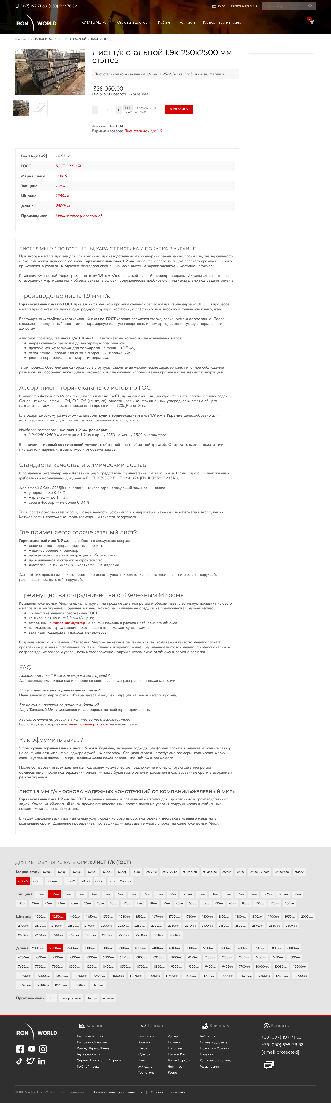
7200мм (226, 957)
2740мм (74, 935)
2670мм (40, 935)
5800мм (276, 948)
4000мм (140, 948)
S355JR (122, 871)
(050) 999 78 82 (63, 6)
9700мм (244, 966)
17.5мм (283, 894)
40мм (166, 903)
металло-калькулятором (89, 724)
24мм (61, 903)
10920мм (99, 975)
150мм (289, 903)
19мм (21, 903)
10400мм (43, 975)
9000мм (176, 966)
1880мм (240, 916)
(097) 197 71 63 (33, 6)
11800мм (190, 975)
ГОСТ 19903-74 (68, 166)
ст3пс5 (61, 176)
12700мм (300, 975)
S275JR (92, 871)
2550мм (274, 925)
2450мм (224, 925)
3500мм (106, 948)
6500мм (74, 957)
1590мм (141, 916)
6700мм (108, 957)
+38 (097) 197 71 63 (281, 1037)
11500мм (172, 975)
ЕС (52, 998)
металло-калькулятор (67, 622)
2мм (68, 894)
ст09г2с (151, 871)
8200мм (91, 966)
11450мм (154, 975)
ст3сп (37, 881)
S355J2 (107, 871)
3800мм (123, 948)
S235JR (62, 871)
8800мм (159, 966)
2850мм (107, 935)
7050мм (193, 957)
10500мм (61, 975)
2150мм (56, 925)
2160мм (73, 925)
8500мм (125, 966)
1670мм (157, 916)
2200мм (106, 925)
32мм (127, 903)
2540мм (257, 925)
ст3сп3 (85, 881)
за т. (128, 107)
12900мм (61, 985)
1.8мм (40, 894)
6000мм (293, 948)
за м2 (128, 112)
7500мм (294, 957)
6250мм (23, 957)
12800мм (42, 985)
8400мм (108, 966)
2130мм (40, 925)
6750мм (125, 957)
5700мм (259, 948)
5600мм (242, 948)
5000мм (191, 948)
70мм (232, 903)
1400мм (74, 916)
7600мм (23, 966)
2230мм (123, 925)
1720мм (190, 916)
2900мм (124, 935)
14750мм (98, 985)
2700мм (57, 935)
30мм (114, 903)
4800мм (174, 948)
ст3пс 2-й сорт (259, 871)
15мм (227, 894)
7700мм (40, 966)
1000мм (40, 916)
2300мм (156, 925)
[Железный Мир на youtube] (32, 1052)
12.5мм (187, 894)
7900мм (57, 966)
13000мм (79, 985)
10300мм (24, 975)
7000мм (176, 957)
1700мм (174, 916)
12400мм (282, 975)
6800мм (142, 957)
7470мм (277, 957)
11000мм (117, 975)
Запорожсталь (71, 998)
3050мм (175, 935)
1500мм (107, 916)
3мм (81, 894)
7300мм (243, 957)
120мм (274, 903)
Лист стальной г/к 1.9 (143, 131)
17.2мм (268, 894)
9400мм (210, 966)
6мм (120, 894)
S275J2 (77, 871)
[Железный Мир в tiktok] (19, 1064)
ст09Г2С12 (169, 871)
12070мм (245, 975)
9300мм (193, 966)
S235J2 (47, 871)
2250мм (139, 925)
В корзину (179, 109)
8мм (133, 894)
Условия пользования (168, 1092)
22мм (48, 903)
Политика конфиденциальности (117, 1092)
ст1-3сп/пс (210, 871)
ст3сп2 (70, 881)
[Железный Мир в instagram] (43, 1052)
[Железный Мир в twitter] (30, 1064)
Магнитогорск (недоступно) (78, 216)
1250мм (62, 196)
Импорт (92, 998)
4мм (94, 894)
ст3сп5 (99, 881)
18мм (297, 894)
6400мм (57, 957)
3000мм (158, 935)
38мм (153, 903)
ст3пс (240, 871)
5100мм (208, 948)
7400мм (260, 957)
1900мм (273, 916)
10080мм (281, 966)
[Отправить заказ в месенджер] (268, 1065)
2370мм (190, 925)
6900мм (159, 957)
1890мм (257, 916)
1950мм (290, 916)
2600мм (291, 925)
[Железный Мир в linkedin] (42, 1064)
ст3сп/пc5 (53, 881)
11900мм (208, 975)
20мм (35, 903)
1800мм (207, 916)
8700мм (142, 966)
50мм (193, 903)
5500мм (225, 948)
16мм (240, 894)
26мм (87, 903)
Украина (108, 998)
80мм (246, 903)
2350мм (173, 925)
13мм (201, 894)
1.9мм (60, 186)
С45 (137, 871)
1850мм (224, 916)
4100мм (157, 948)
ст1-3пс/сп (190, 871)
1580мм (124, 916)
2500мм (62, 206)
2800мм (90, 935)
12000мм (226, 975)
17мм (253, 894)
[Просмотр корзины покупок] (312, 22)
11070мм (136, 975)
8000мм (74, 966)
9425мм (227, 966)
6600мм (91, 957)
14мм (214, 894)
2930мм (141, 935)
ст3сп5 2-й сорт (120, 881)
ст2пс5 (226, 871)
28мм (100, 903)
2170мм (89, 925)
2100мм (23, 925)
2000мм (307, 916)
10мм (159, 894)
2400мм (207, 925)
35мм (140, 903)
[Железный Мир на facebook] (20, 1052)
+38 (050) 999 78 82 (282, 1044)
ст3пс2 (299, 871)
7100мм (210, 957)
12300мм (263, 975)
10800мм (80, 975)
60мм (219, 903)
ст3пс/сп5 (282, 871)
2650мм (23, 935)
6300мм (40, 957)
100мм (260, 903)
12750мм (24, 985)
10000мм (262, 966)
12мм (172, 894)
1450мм (91, 916)
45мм (179, 903)
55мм (206, 903)
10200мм (299, 966)
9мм (147, 894)
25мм (74, 903)
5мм (107, 894)
